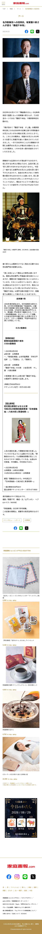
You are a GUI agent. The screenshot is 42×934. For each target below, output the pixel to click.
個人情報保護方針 (8, 910)
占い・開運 (18, 890)
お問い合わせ (6, 913)
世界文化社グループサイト (28, 904)
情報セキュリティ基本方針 (22, 907)
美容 (29, 887)
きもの (10, 890)
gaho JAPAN (6, 901)
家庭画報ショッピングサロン (11, 898)
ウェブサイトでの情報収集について (25, 910)
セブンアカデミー (27, 898)
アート (19, 9)
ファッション (15, 887)
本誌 (30, 890)
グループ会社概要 (8, 907)
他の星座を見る (21, 834)
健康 (35, 887)
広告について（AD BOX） (19, 913)
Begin (17, 904)
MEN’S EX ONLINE (8, 904)
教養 (11, 9)
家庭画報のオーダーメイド (19, 901)
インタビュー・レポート (12, 520)
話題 (25, 890)
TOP (4, 9)
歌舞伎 (28, 520)
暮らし (24, 887)
